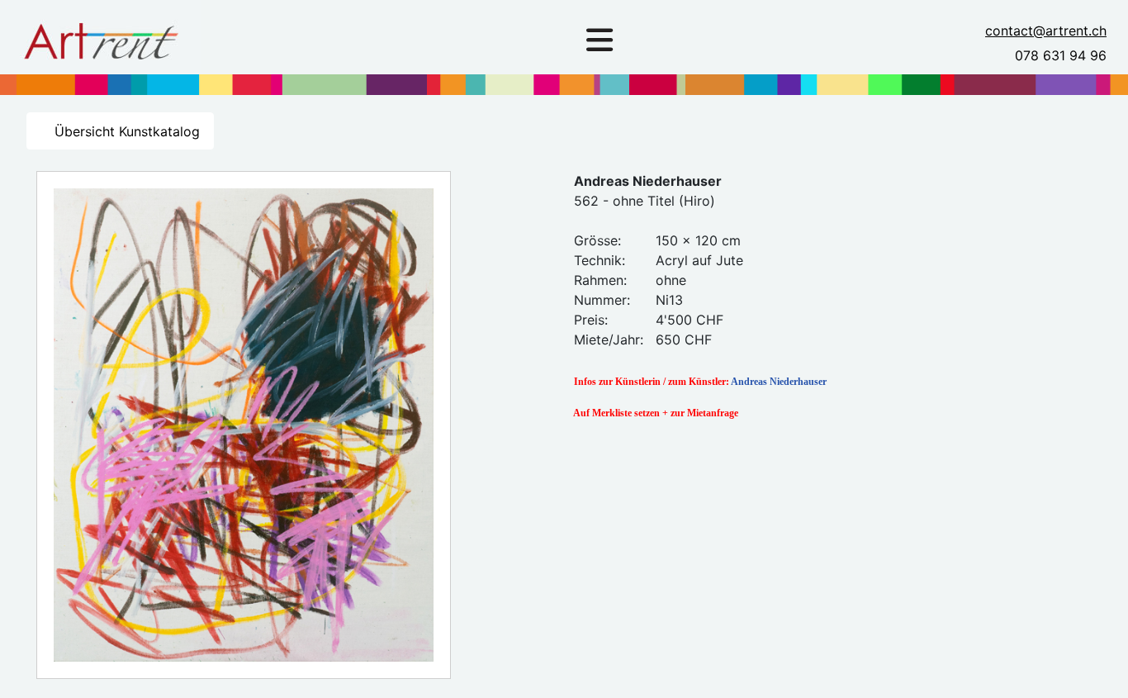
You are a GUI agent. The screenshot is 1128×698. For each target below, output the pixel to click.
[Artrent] (100, 36)
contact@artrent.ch (1046, 30)
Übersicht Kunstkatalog (125, 131)
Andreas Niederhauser (779, 381)
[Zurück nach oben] (1099, 667)
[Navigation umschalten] (599, 40)
